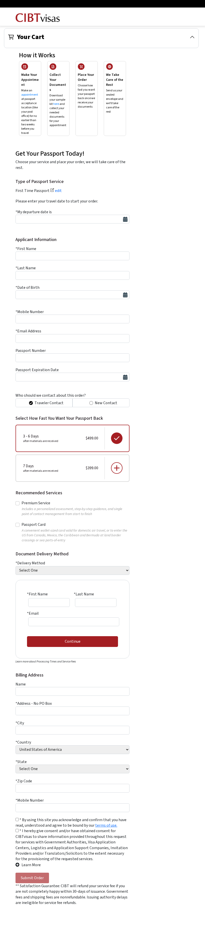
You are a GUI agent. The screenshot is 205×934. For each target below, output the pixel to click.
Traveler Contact (49, 403)
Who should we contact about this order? (51, 395)
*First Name (26, 249)
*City (20, 723)
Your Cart (30, 37)
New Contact (106, 403)
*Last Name (26, 268)
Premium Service (36, 503)
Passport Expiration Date (37, 370)
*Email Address (28, 331)
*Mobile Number (30, 312)
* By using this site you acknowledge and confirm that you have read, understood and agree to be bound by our (71, 822)
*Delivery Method (30, 563)
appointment (29, 95)
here (56, 104)
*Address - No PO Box (34, 703)
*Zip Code (24, 781)
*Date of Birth (28, 287)
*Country (23, 742)
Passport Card (34, 524)
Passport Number (31, 350)
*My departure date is (34, 212)
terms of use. (106, 825)
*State (21, 762)
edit (58, 190)
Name (21, 684)
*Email (33, 613)
